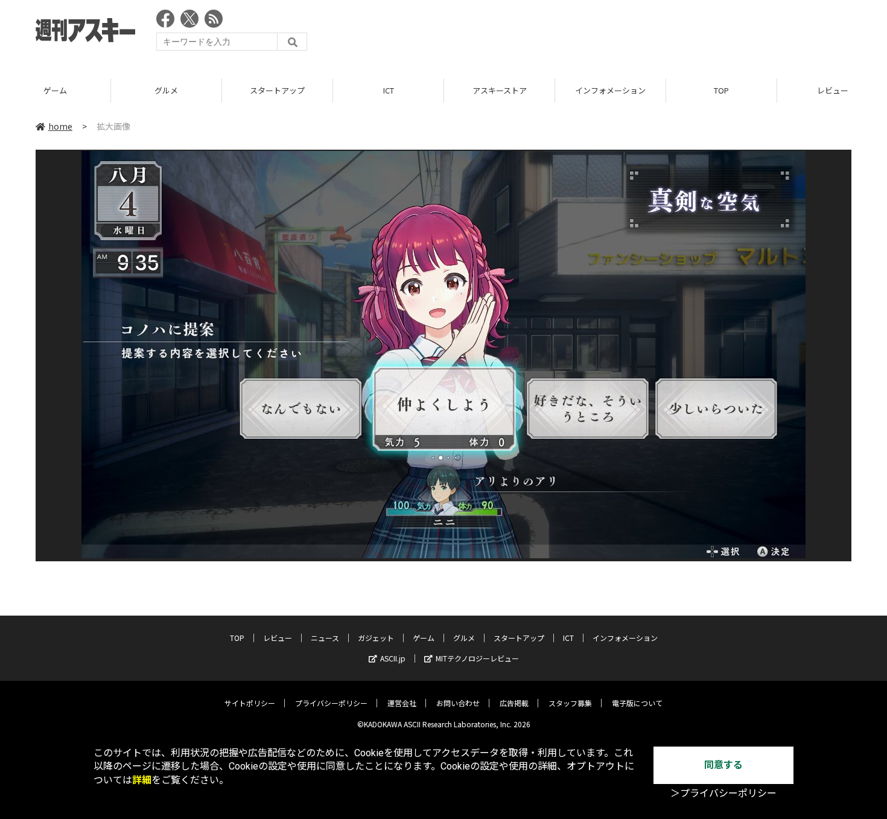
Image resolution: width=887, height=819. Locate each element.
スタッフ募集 (570, 703)
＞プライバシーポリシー (723, 793)
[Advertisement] (631, 33)
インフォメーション (610, 90)
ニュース (325, 638)
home (60, 126)
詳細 (141, 780)
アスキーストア (499, 90)
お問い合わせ (458, 703)
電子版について (637, 703)
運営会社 (401, 703)
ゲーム (55, 90)
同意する (723, 765)
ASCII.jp (392, 658)
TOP (721, 90)
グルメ (166, 90)
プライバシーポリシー (331, 703)
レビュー (277, 638)
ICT (388, 90)
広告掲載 (514, 703)
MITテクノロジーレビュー (477, 658)
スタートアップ (277, 90)
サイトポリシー (249, 703)
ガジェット (376, 638)
